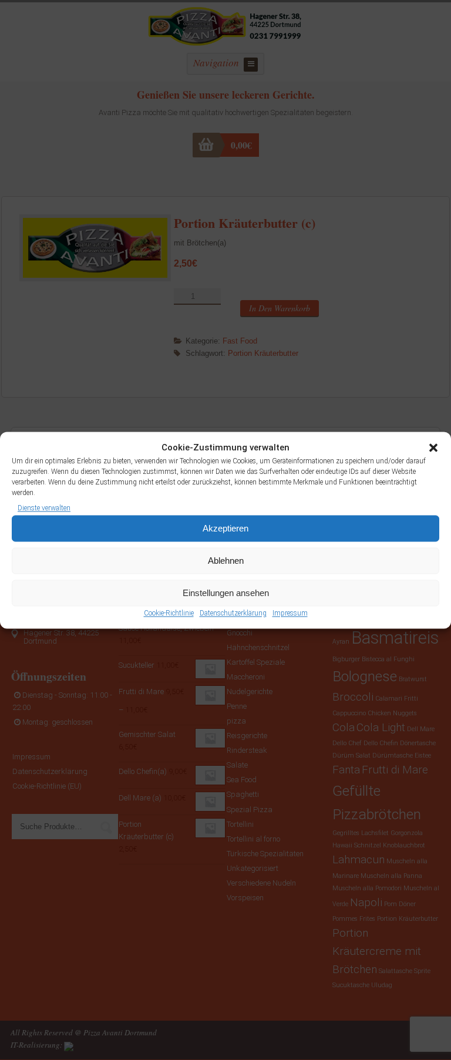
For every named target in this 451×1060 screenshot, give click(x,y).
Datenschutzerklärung (233, 614)
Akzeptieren (225, 528)
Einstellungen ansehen (226, 593)
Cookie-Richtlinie (169, 614)
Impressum (290, 614)
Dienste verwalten (44, 508)
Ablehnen (226, 561)
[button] (433, 447)
